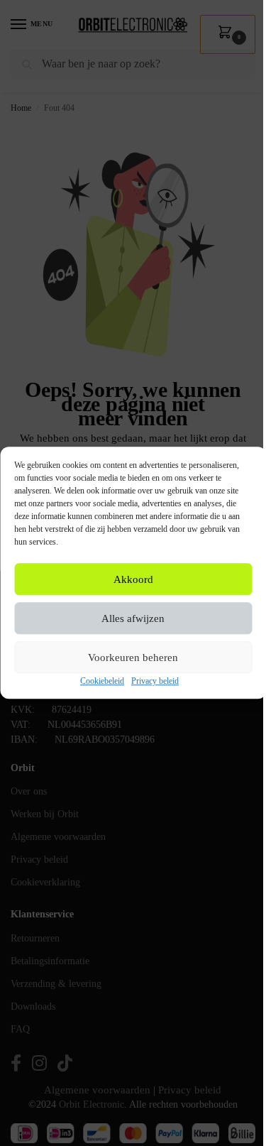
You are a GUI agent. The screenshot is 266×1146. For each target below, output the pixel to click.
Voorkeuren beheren (133, 657)
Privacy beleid (155, 682)
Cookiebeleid (102, 682)
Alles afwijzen (133, 618)
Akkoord (133, 579)
